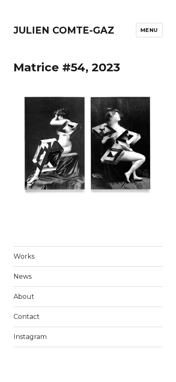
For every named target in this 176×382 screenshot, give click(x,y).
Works (24, 256)
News (23, 276)
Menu (149, 30)
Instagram (30, 337)
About (24, 296)
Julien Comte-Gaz (64, 30)
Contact (27, 317)
